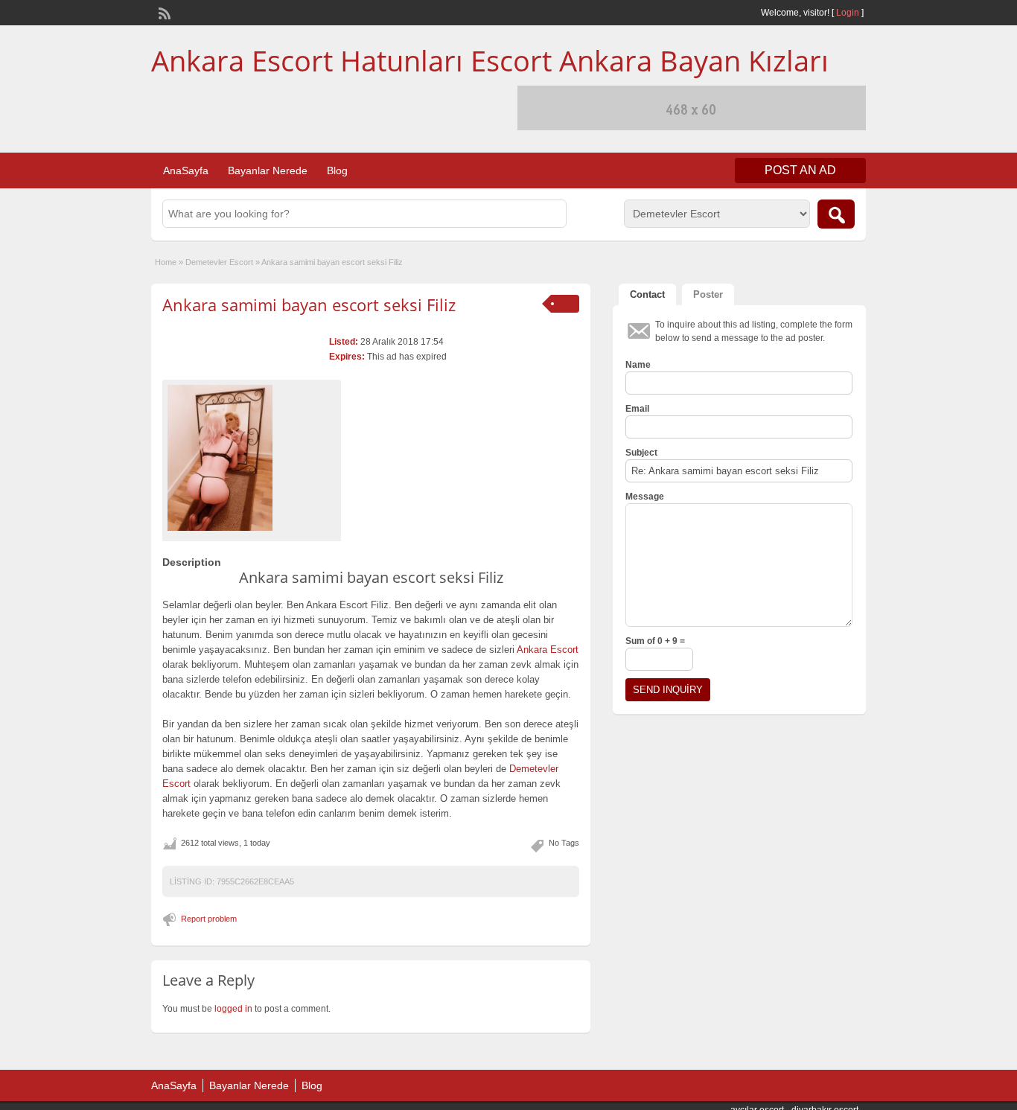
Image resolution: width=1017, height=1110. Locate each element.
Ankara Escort (547, 649)
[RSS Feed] (163, 12)
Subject (641, 452)
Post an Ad (800, 170)
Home (165, 262)
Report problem (209, 918)
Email (637, 409)
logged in (233, 1009)
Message (644, 496)
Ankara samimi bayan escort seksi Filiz (309, 304)
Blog (337, 170)
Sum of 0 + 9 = (655, 641)
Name (638, 365)
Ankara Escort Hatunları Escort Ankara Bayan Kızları (490, 60)
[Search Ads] (836, 214)
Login (847, 12)
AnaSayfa (185, 170)
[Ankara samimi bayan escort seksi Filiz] (252, 458)
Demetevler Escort (219, 262)
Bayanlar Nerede (267, 170)
